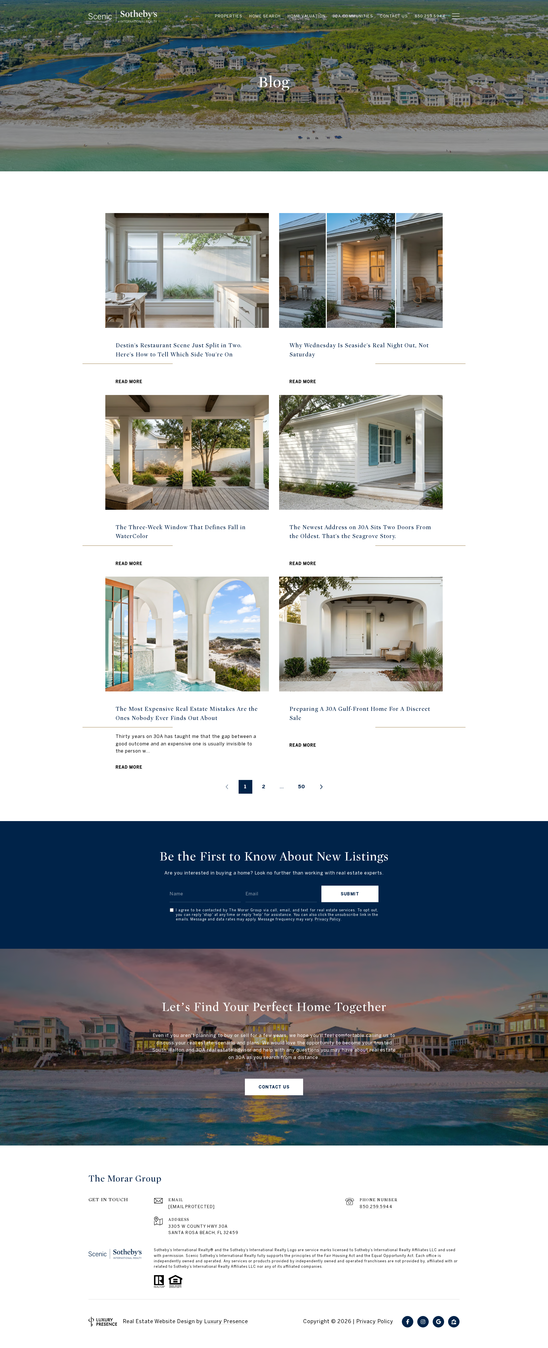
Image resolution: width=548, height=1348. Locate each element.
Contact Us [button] (274, 1087)
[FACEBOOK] (407, 1321)
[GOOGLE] (438, 1321)
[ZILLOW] (454, 1321)
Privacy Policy (328, 919)
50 (301, 786)
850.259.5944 (376, 1206)
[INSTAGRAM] (423, 1321)
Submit (350, 894)
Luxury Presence (226, 1321)
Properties (228, 16)
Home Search (265, 16)
